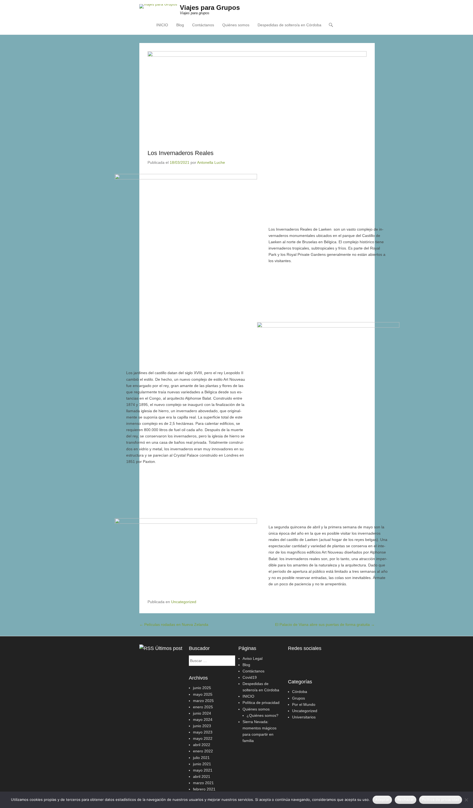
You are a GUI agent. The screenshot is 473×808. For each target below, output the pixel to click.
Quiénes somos (235, 25)
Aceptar (382, 799)
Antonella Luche (211, 162)
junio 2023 (202, 726)
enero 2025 (203, 707)
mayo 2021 (202, 770)
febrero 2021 (204, 789)
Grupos (298, 698)
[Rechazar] (466, 800)
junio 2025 (202, 688)
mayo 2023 (202, 732)
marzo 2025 (203, 700)
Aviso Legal (253, 658)
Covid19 (250, 677)
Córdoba (299, 691)
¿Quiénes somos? (262, 715)
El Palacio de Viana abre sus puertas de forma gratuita (325, 624)
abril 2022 (201, 745)
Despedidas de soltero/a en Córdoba (289, 25)
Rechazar (405, 799)
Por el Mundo (303, 704)
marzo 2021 (203, 783)
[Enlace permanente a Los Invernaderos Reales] (257, 95)
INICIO (162, 25)
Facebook (292, 659)
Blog (180, 25)
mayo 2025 (202, 694)
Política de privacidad (261, 702)
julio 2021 (201, 757)
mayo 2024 (202, 719)
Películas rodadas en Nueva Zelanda (173, 624)
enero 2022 (203, 751)
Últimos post (168, 648)
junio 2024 (202, 713)
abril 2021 (201, 776)
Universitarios (304, 717)
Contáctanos (203, 25)
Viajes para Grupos (210, 7)
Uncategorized (183, 602)
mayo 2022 (202, 738)
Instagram (304, 659)
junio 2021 (202, 764)
